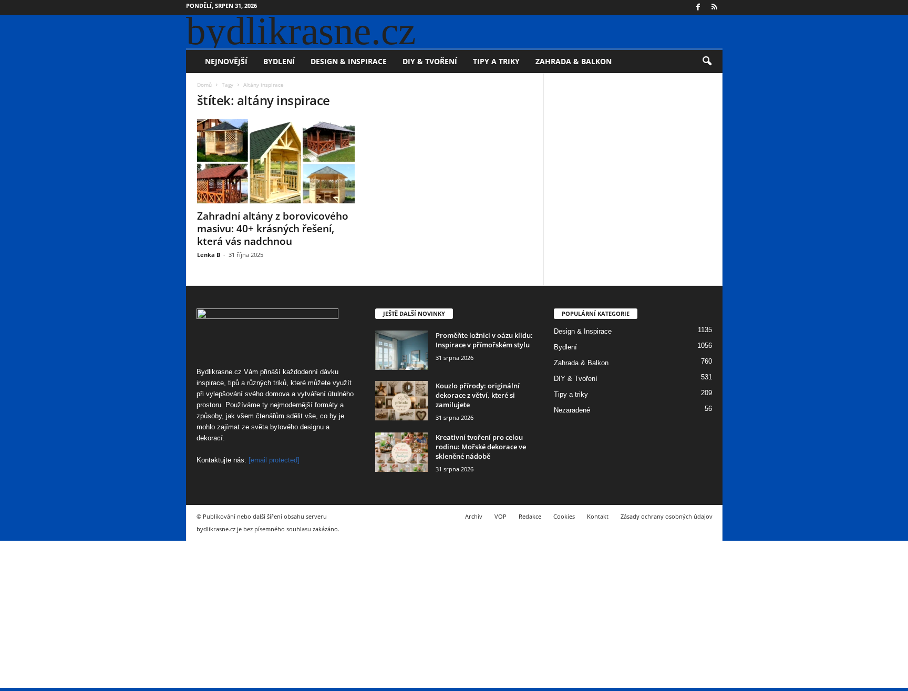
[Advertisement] (315, 614)
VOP (500, 516)
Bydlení (279, 61)
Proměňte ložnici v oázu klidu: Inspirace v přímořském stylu (484, 340)
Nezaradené (572, 410)
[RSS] (714, 7)
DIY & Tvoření (430, 61)
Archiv (473, 516)
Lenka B (208, 255)
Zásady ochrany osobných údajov (667, 516)
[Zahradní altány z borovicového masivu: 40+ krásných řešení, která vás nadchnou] (276, 161)
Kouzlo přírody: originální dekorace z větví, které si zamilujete (478, 395)
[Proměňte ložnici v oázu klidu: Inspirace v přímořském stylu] (401, 350)
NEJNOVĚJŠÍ (226, 61)
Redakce (530, 516)
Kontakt (597, 516)
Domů (204, 84)
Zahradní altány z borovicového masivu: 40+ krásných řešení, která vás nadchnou (272, 228)
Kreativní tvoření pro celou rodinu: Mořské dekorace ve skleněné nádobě (481, 446)
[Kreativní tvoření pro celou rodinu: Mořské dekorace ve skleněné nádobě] (401, 452)
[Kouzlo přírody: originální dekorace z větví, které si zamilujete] (401, 400)
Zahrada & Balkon (573, 61)
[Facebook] (698, 7)
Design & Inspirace (349, 61)
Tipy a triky (496, 61)
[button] (706, 61)
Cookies (564, 516)
